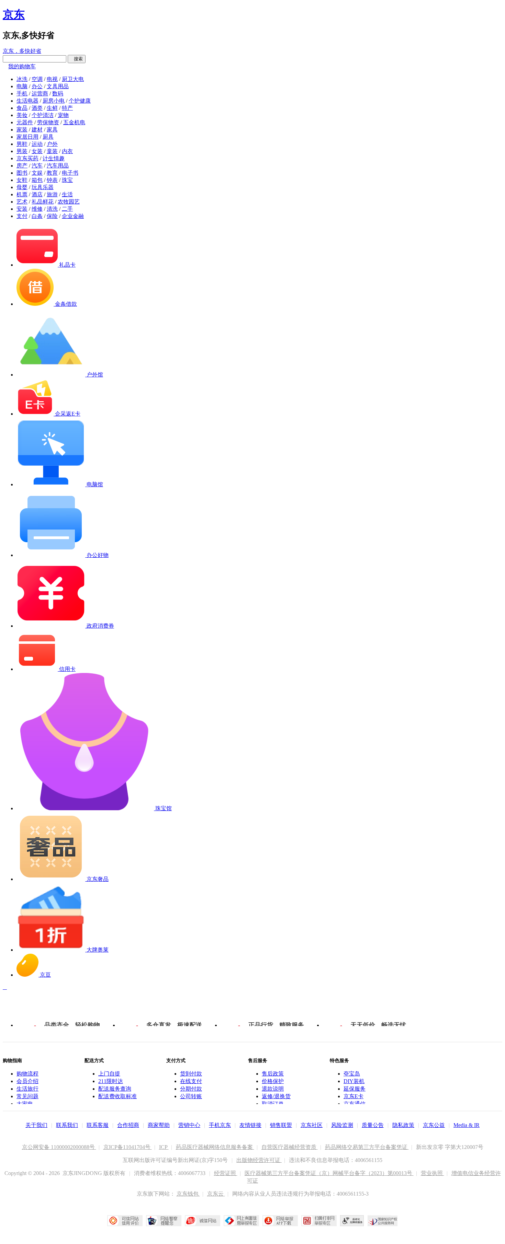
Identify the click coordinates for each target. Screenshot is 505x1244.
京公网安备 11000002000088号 (59, 1147)
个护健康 (80, 101)
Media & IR (466, 1125)
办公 (37, 86)
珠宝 (67, 180)
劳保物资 (48, 122)
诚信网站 (202, 1220)
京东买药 (27, 158)
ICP (164, 1147)
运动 (37, 144)
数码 (57, 93)
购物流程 (27, 1074)
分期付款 (191, 1089)
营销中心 (189, 1125)
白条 (37, 216)
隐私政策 (403, 1125)
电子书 (70, 173)
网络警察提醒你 (163, 1220)
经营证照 (225, 1173)
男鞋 (21, 144)
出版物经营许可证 (259, 1160)
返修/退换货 (276, 1096)
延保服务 (355, 1089)
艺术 (21, 202)
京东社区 (312, 1125)
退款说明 (273, 1089)
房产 (21, 165)
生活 (67, 194)
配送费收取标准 (117, 1096)
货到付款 (191, 1074)
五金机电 (74, 122)
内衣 (67, 151)
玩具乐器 (43, 187)
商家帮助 (159, 1125)
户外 (52, 144)
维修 (37, 209)
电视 (52, 79)
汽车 (37, 165)
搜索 (76, 58)
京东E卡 (353, 1096)
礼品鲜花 (43, 202)
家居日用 (27, 137)
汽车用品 (58, 165)
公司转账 (191, 1096)
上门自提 (109, 1074)
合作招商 (128, 1125)
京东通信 (355, 1104)
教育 (52, 173)
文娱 (37, 173)
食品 (21, 108)
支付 (21, 216)
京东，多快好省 (22, 51)
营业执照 (432, 1173)
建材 (37, 129)
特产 (67, 108)
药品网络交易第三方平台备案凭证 (367, 1147)
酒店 (37, 194)
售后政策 (273, 1074)
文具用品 (58, 86)
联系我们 (67, 1125)
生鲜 (52, 108)
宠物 (63, 115)
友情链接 (250, 1125)
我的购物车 (22, 66)
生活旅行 (27, 1089)
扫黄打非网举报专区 (319, 1220)
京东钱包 (188, 1194)
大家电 (24, 1104)
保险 (52, 216)
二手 (67, 209)
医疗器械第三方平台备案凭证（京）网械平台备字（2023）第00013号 (329, 1173)
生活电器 (27, 101)
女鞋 (21, 180)
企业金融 (73, 216)
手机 (21, 93)
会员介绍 (27, 1081)
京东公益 (434, 1125)
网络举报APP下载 (280, 1220)
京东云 (216, 1194)
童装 (52, 151)
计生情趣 (54, 158)
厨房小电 (54, 101)
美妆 (21, 115)
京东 (14, 14)
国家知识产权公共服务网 (383, 1220)
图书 (21, 173)
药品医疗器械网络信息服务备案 (215, 1147)
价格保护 (273, 1081)
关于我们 (36, 1125)
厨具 (48, 137)
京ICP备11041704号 (127, 1147)
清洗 (52, 209)
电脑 (21, 86)
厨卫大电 (73, 79)
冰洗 (21, 79)
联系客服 (98, 1125)
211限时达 (110, 1081)
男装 (21, 151)
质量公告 (373, 1125)
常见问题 (27, 1096)
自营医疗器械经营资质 (289, 1147)
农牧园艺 (69, 202)
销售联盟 (281, 1125)
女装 (37, 151)
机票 (21, 194)
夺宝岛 (352, 1074)
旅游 (52, 194)
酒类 (37, 108)
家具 (52, 129)
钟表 (52, 180)
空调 (37, 79)
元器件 (24, 122)
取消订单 (273, 1104)
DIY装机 (354, 1081)
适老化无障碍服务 (352, 1220)
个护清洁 (43, 115)
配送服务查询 (114, 1089)
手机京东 (220, 1125)
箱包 (37, 180)
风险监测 (342, 1125)
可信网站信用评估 (125, 1220)
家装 (21, 129)
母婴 (21, 187)
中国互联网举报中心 (241, 1220)
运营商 (40, 93)
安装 (21, 209)
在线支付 (191, 1081)
